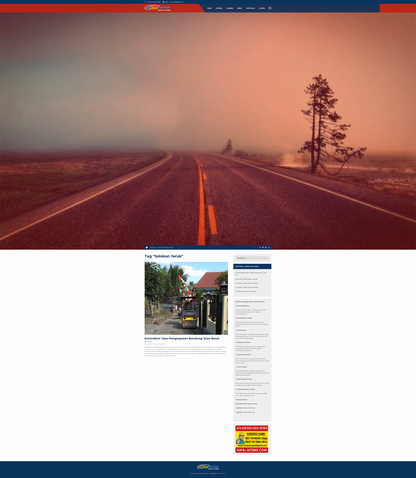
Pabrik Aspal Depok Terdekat (246, 291)
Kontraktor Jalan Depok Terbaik (247, 287)
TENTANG (219, 8)
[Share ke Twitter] (263, 247)
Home (158, 247)
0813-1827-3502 (250, 412)
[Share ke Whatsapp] (269, 247)
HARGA (239, 8)
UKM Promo (221, 473)
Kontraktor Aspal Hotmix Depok (247, 283)
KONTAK (262, 8)
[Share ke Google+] (266, 247)
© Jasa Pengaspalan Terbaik (199, 473)
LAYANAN (230, 8)
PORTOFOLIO (250, 8)
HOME (209, 8)
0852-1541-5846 (249, 408)
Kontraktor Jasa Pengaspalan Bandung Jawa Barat (182, 338)
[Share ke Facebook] (259, 247)
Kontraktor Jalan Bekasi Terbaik (247, 279)
